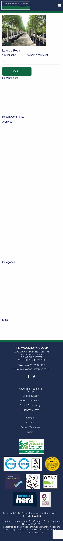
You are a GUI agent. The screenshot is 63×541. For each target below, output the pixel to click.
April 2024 (7, 175)
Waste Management (13, 308)
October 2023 (9, 190)
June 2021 (7, 220)
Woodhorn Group (12, 315)
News (5, 296)
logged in (22, 55)
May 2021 (7, 224)
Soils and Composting (14, 300)
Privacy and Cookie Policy (15, 513)
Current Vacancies (30, 427)
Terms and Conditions (39, 513)
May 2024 (7, 171)
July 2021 (7, 216)
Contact (30, 418)
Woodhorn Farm (11, 311)
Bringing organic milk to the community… (24, 105)
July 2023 (7, 194)
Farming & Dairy (30, 396)
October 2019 (9, 246)
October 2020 (9, 239)
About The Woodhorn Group (30, 390)
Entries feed (8, 328)
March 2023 (8, 197)
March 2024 (8, 179)
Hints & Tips (9, 293)
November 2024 (11, 156)
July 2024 (7, 167)
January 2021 (9, 231)
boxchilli (36, 516)
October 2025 (9, 137)
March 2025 (8, 152)
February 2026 (10, 130)
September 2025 (11, 141)
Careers (30, 422)
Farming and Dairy (12, 289)
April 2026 (7, 126)
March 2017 (8, 258)
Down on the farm (12, 278)
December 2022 (10, 201)
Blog (4, 266)
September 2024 (11, 160)
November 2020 (11, 235)
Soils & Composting (30, 405)
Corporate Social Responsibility (19, 274)
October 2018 (9, 250)
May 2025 (7, 148)
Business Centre (30, 410)
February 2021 (10, 228)
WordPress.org (10, 335)
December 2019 (10, 243)
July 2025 (7, 145)
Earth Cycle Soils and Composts (19, 281)
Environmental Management (18, 285)
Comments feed (10, 331)
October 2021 (9, 212)
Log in (5, 324)
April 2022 (7, 205)
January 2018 (9, 254)
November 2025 (11, 133)
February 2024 (10, 182)
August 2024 (9, 164)
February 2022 (10, 209)
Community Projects (13, 270)
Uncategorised (10, 304)
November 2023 (11, 186)
